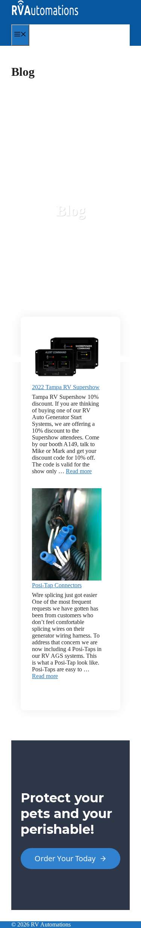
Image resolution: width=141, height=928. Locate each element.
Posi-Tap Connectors (57, 585)
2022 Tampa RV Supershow (66, 387)
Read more (79, 471)
